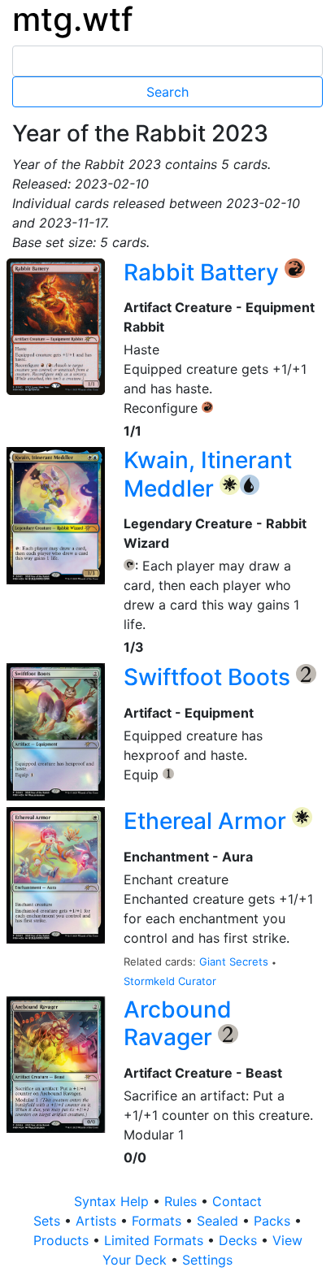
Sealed (219, 1221)
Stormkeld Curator (170, 980)
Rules (182, 1201)
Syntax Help (113, 1201)
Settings (207, 1260)
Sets (48, 1221)
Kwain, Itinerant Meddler (208, 474)
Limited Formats (155, 1240)
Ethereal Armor (208, 821)
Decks (240, 1240)
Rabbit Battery (204, 272)
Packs (274, 1221)
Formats (158, 1221)
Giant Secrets (235, 961)
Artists (98, 1221)
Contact (237, 1201)
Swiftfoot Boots (210, 677)
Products (63, 1240)
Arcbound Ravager (178, 1024)
